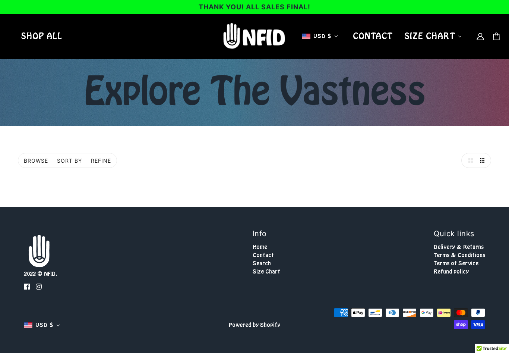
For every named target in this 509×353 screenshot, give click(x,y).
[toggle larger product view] (468, 160)
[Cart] (496, 36)
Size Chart (266, 271)
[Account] (480, 36)
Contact (263, 255)
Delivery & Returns (459, 247)
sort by (69, 160)
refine (101, 160)
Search (262, 263)
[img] (27, 286)
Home (260, 247)
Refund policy (451, 271)
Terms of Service (456, 263)
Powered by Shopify (254, 325)
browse (36, 160)
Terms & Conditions (459, 255)
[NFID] (254, 36)
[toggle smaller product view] (483, 160)
